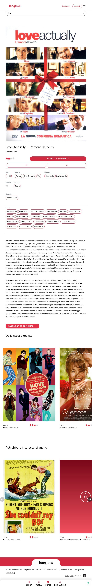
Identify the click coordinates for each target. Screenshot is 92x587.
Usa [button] (38, 176)
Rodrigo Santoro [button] (25, 226)
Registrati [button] (66, 6)
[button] (58, 158)
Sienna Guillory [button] (27, 222)
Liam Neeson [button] (52, 211)
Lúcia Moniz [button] (39, 222)
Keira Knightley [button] (75, 211)
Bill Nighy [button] (10, 216)
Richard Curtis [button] (12, 198)
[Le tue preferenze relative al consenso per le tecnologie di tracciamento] (88, 583)
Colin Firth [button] (63, 211)
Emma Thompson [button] (37, 211)
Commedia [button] (49, 176)
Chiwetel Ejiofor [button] (52, 222)
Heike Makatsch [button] (13, 222)
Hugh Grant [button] (23, 211)
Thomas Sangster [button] (68, 222)
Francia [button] (18, 176)
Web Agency (69, 576)
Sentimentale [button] (61, 176)
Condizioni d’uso (66, 570)
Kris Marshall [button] (39, 226)
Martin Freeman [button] (22, 216)
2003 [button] (9, 176)
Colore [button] (17, 186)
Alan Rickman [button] (12, 211)
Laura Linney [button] (35, 216)
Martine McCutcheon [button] (66, 216)
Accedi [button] (77, 6)
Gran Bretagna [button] (29, 176)
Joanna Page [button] (11, 226)
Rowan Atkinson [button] (49, 216)
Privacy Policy (79, 570)
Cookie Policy (10, 573)
